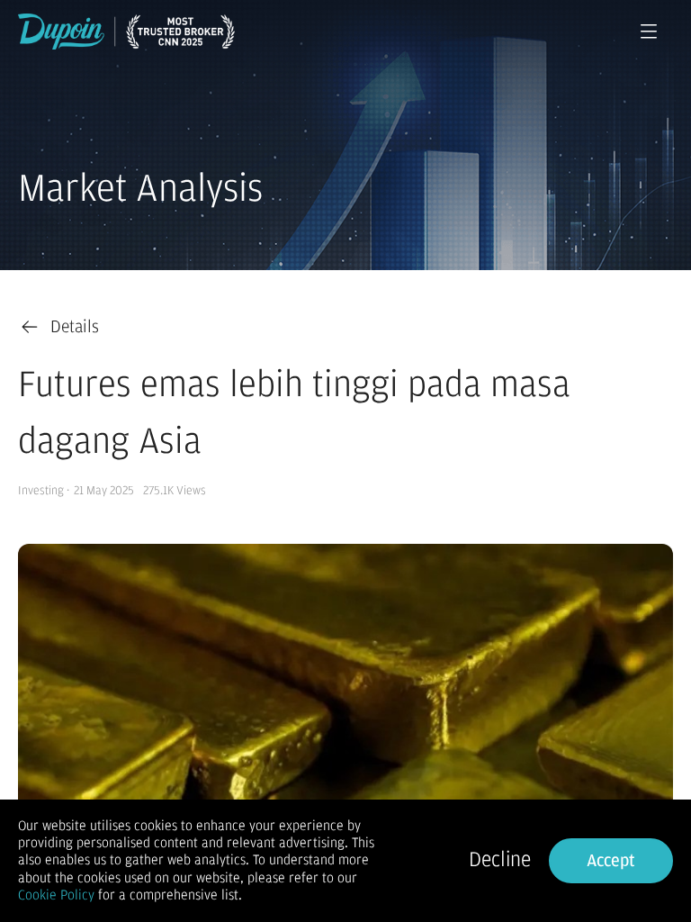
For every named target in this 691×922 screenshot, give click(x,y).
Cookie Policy (56, 895)
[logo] (126, 32)
